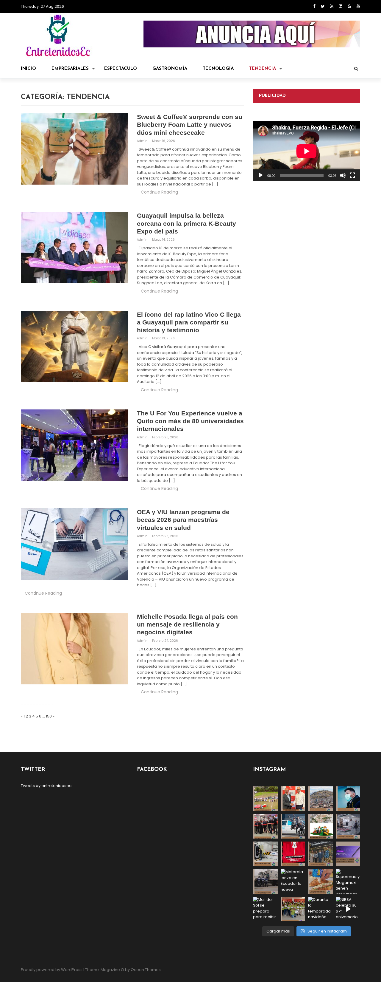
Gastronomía (169, 69)
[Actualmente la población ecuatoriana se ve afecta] (348, 798)
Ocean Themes (146, 969)
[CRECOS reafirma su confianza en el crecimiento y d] (265, 826)
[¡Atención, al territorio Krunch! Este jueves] (293, 854)
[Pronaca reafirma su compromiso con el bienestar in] (265, 798)
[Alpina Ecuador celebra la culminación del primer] (293, 909)
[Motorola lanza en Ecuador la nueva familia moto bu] (293, 881)
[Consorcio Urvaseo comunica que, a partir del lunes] (265, 881)
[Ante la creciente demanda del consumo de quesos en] (320, 881)
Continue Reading (159, 192)
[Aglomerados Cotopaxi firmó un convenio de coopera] (293, 798)
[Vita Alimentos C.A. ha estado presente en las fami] (348, 826)
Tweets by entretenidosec (46, 785)
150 (49, 716)
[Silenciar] (343, 175)
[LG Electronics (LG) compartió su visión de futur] (265, 854)
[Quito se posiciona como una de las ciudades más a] (320, 798)
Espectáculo (120, 69)
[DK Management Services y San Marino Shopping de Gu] (320, 826)
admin (142, 141)
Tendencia (262, 69)
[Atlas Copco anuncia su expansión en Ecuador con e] (293, 826)
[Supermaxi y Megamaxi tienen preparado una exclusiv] (348, 881)
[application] (306, 151)
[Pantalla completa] (352, 175)
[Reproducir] (261, 175)
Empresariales (70, 69)
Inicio (28, 69)
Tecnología (218, 69)
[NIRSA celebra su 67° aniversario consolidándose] (348, 909)
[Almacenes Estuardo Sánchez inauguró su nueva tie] (320, 854)
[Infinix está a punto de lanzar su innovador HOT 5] (348, 854)
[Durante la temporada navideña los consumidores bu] (320, 909)
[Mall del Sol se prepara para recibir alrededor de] (265, 909)
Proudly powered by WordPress (51, 969)
